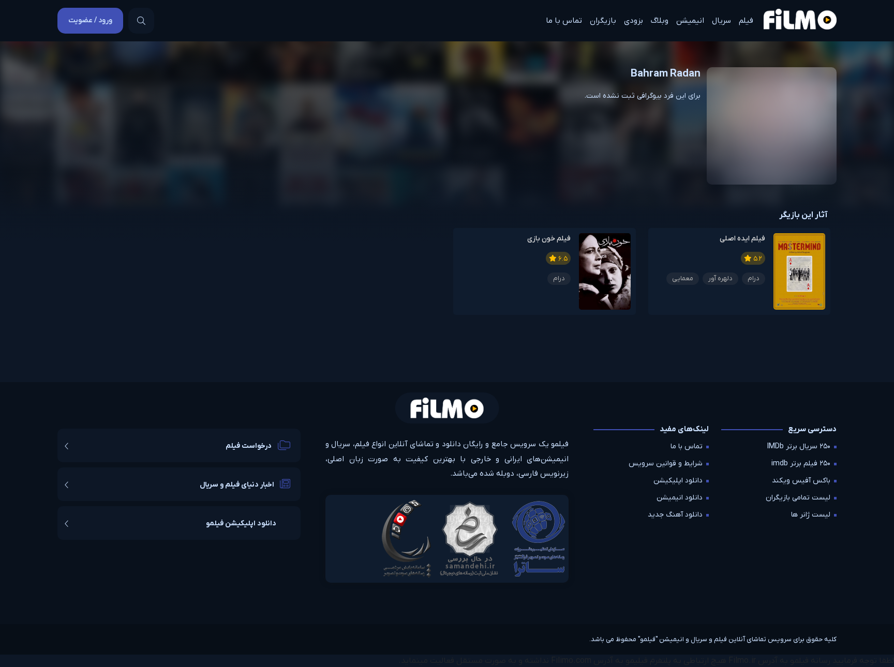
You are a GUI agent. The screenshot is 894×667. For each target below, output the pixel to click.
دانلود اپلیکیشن (678, 481)
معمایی (682, 278)
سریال (721, 21)
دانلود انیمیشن (680, 498)
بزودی (633, 21)
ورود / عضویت (90, 20)
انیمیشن (690, 21)
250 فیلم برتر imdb (800, 463)
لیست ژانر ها (810, 515)
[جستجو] (141, 21)
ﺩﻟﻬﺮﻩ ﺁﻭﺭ (720, 278)
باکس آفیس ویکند (801, 481)
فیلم (746, 21)
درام (753, 278)
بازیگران (603, 21)
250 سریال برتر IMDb (798, 446)
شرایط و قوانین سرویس (666, 463)
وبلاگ (659, 21)
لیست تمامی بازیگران (798, 498)
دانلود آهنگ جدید (675, 515)
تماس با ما (564, 21)
